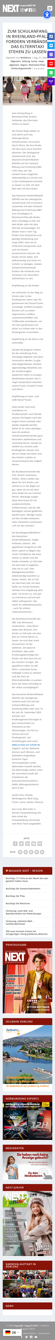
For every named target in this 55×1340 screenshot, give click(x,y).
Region (24, 64)
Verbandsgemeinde (21, 68)
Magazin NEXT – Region (26, 870)
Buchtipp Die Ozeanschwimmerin (23, 888)
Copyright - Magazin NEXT (26, 1325)
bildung (26, 61)
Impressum (44, 1333)
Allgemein (16, 61)
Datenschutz (29, 1333)
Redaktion (25, 57)
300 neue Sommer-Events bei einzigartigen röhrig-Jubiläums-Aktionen (27, 932)
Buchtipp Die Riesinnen (18, 903)
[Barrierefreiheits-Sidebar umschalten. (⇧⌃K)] (47, 14)
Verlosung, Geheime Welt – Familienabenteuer (20, 922)
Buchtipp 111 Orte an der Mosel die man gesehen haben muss (27, 879)
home (34, 61)
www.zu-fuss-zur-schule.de (26, 744)
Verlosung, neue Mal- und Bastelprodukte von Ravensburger (23, 912)
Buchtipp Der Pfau (15, 896)
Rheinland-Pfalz (37, 64)
